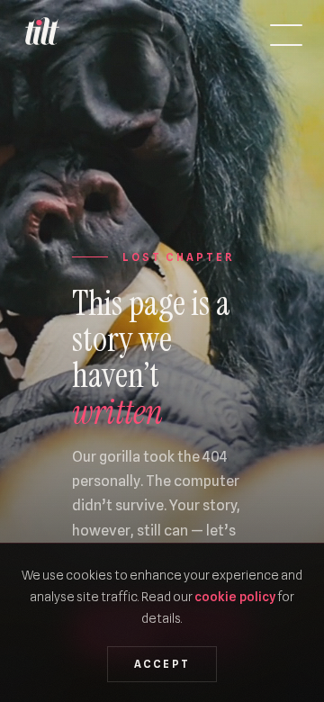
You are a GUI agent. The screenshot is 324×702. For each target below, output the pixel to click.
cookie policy (234, 596)
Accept (162, 664)
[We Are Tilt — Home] (41, 35)
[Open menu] (286, 35)
